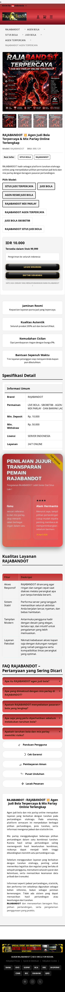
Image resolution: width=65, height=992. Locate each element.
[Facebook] (25, 982)
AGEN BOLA (33, 29)
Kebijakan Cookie (49, 961)
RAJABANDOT (12, 29)
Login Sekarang (32, 267)
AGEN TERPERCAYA (15, 40)
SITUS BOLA (11, 34)
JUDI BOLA (30, 34)
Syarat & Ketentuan (31, 961)
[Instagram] (32, 982)
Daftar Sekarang (32, 275)
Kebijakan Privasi (13, 961)
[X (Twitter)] (40, 982)
